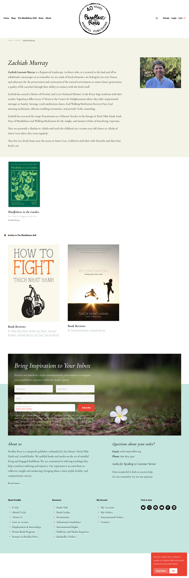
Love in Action (20, 522)
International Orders (112, 517)
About (48, 18)
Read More (161, 571)
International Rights (67, 527)
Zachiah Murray (14, 220)
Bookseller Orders (66, 536)
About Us (17, 517)
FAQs (15, 507)
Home (6, 18)
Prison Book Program (23, 532)
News (41, 18)
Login (173, 18)
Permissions (63, 517)
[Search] (157, 18)
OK (173, 571)
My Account (107, 507)
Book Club (62, 507)
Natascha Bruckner (80, 330)
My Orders (107, 512)
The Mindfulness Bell (27, 18)
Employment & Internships (26, 527)
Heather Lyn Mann (37, 331)
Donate (166, 18)
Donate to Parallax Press (25, 536)
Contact (105, 522)
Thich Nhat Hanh (19, 331)
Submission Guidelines (69, 522)
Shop (13, 18)
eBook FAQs (19, 512)
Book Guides (63, 512)
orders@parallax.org (130, 451)
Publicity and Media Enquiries (73, 532)
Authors (18, 40)
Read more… (14, 483)
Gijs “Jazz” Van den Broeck (46, 335)
